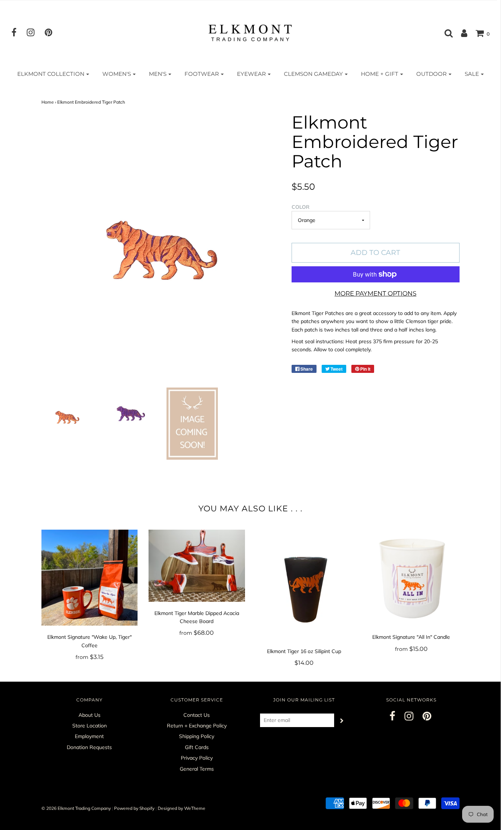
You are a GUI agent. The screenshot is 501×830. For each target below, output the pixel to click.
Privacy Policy (197, 758)
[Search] (445, 33)
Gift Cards (197, 747)
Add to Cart (375, 252)
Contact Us (196, 715)
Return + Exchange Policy (197, 725)
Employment (89, 736)
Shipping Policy (196, 736)
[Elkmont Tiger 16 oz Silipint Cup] (304, 585)
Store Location (89, 725)
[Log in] (460, 33)
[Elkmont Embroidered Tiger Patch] (67, 416)
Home (47, 102)
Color (301, 207)
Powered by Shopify (134, 808)
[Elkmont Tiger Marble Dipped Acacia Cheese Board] (197, 566)
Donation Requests (89, 747)
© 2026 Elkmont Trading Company (76, 808)
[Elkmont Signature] (89, 578)
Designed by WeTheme (181, 808)
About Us (89, 715)
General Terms (197, 769)
